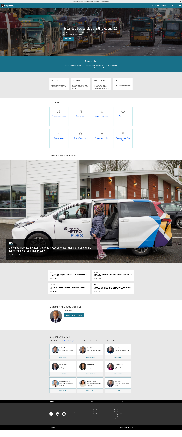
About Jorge (62, 374)
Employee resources (119, 416)
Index (52, 401)
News (11, 243)
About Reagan (118, 390)
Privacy (73, 412)
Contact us (95, 409)
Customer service (97, 416)
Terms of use (75, 409)
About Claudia (118, 374)
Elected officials (97, 414)
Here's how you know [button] (103, 1)
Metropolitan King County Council (72, 341)
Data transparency (76, 414)
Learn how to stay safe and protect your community (90, 67)
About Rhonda (90, 357)
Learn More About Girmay (73, 315)
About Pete (62, 390)
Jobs (115, 418)
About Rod (62, 357)
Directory (95, 412)
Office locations (118, 412)
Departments (117, 409)
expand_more (91, 53)
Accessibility (52, 427)
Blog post (96, 272)
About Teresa (90, 390)
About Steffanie (90, 374)
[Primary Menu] (179, 5)
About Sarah (118, 357)
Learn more (68, 39)
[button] (180, 1)
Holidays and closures (119, 414)
